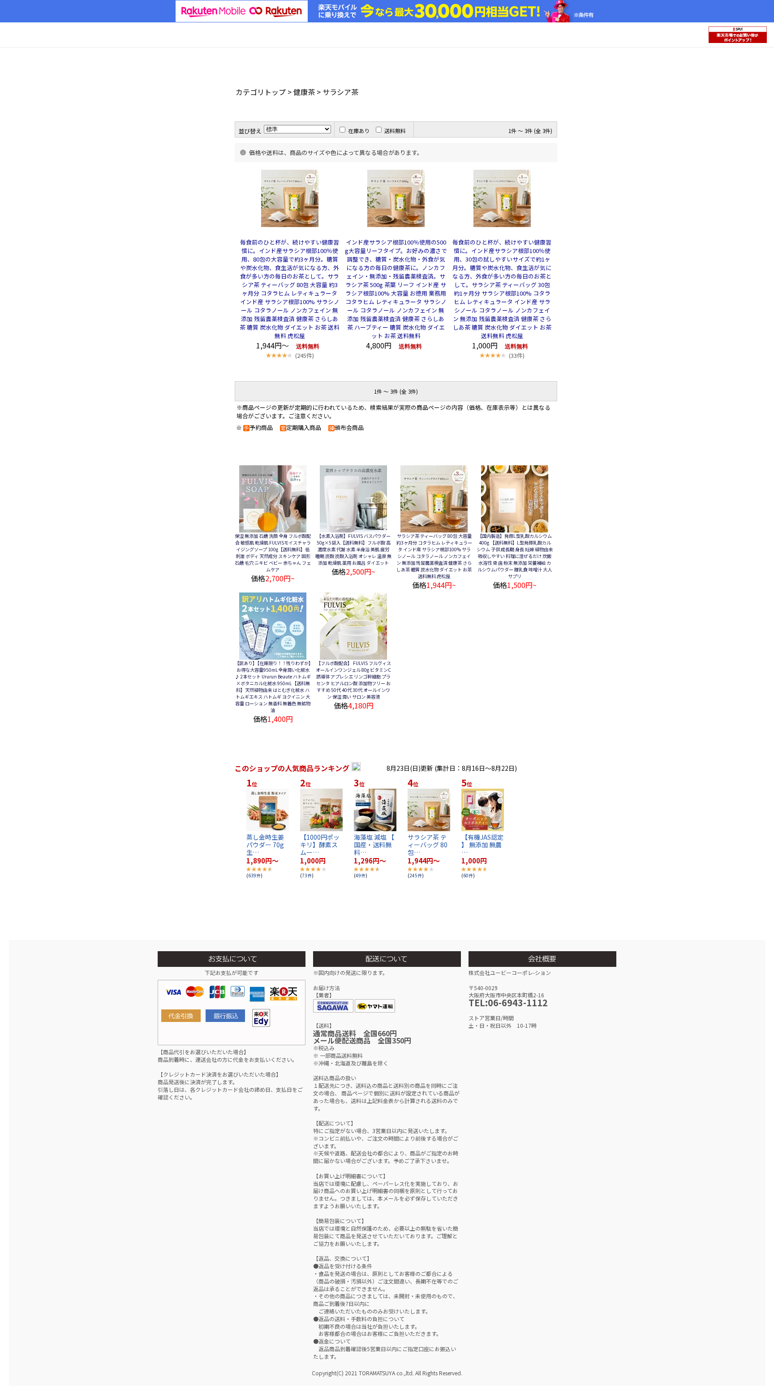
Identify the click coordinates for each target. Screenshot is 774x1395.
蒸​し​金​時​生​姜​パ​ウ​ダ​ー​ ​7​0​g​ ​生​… (265, 845)
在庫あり (359, 130)
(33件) (517, 355)
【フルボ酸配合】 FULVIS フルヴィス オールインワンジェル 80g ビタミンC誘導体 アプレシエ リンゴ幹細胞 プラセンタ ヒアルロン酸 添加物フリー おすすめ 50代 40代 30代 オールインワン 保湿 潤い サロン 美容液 (353, 680)
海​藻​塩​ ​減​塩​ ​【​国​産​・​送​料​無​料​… (374, 845)
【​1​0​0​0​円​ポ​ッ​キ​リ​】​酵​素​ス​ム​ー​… (320, 845)
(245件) (304, 355)
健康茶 (304, 91)
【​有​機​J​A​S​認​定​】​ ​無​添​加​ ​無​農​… (482, 845)
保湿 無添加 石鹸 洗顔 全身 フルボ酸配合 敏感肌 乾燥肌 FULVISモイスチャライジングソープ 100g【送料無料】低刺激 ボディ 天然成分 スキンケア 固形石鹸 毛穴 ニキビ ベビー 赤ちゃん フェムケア (273, 552)
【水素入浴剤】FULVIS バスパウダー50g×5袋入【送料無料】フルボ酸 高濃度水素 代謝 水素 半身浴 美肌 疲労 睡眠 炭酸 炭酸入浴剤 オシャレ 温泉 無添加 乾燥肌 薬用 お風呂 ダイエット (353, 549)
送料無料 (395, 130)
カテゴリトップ (261, 91)
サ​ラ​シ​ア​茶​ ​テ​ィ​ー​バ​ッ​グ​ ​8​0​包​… (427, 845)
